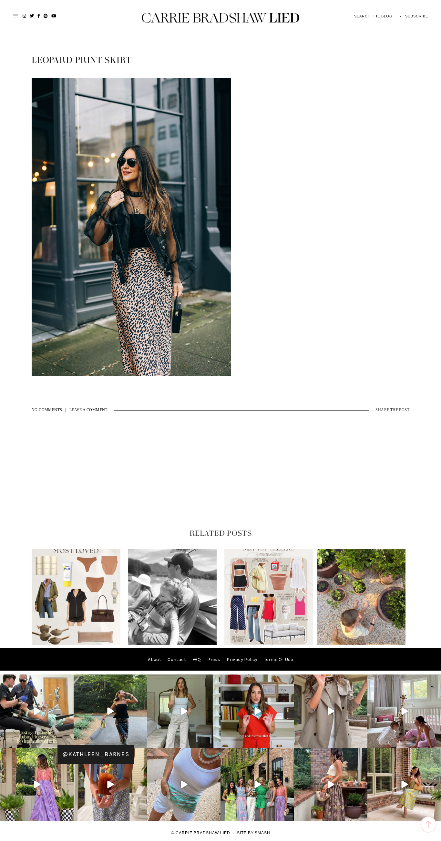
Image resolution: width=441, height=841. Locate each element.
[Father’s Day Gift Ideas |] (172, 643)
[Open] (37, 711)
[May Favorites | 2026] (268, 643)
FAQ (196, 659)
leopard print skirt (82, 60)
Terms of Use (278, 659)
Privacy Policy (242, 659)
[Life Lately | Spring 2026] (361, 643)
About (154, 659)
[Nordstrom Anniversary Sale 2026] (76, 643)
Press (213, 659)
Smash (262, 833)
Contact (177, 659)
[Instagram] (68, 742)
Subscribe (416, 16)
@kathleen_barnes (95, 754)
